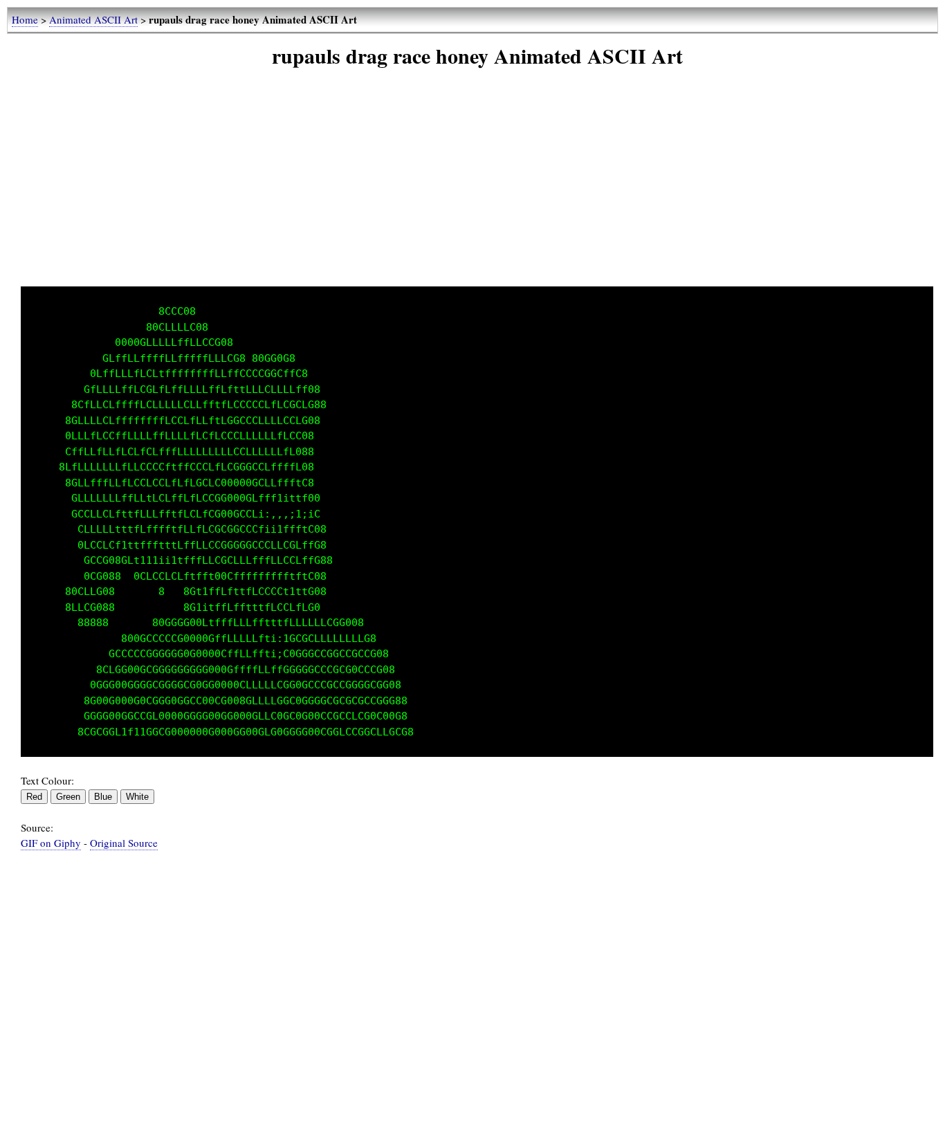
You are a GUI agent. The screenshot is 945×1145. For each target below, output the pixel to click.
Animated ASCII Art (93, 19)
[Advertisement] (477, 189)
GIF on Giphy (51, 843)
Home (25, 19)
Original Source (124, 843)
